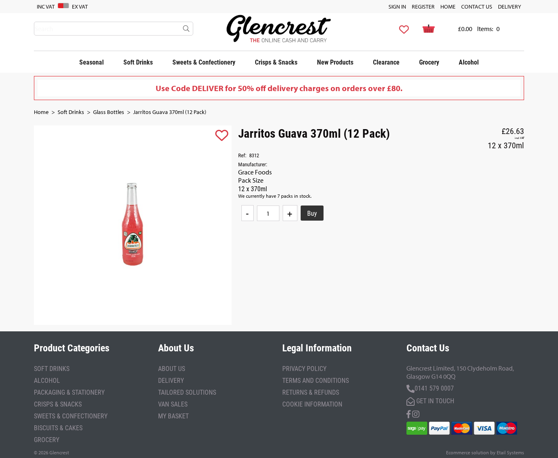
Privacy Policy (304, 368)
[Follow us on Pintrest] (416, 413)
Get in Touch (434, 400)
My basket (173, 415)
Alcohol (469, 62)
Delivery (509, 6)
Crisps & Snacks (276, 62)
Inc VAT (46, 6)
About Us (171, 368)
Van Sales (172, 404)
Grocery (429, 62)
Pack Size (250, 180)
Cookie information (312, 404)
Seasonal (91, 62)
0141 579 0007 (434, 388)
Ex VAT (80, 6)
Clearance (386, 62)
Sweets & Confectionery (203, 62)
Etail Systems (510, 452)
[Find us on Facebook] (408, 413)
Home (447, 6)
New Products (335, 62)
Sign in (397, 6)
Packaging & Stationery (69, 392)
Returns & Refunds (310, 392)
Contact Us (476, 6)
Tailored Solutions (187, 392)
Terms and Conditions (315, 380)
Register (423, 6)
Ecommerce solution (467, 452)
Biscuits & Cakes (58, 427)
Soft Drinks (138, 62)
